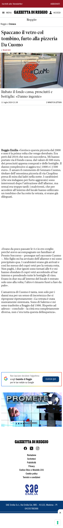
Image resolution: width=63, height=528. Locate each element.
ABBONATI (55, 4)
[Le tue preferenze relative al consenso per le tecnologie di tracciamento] (58, 523)
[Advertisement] (24, 128)
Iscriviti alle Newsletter (12, 4)
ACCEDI (57, 13)
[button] (31, 409)
